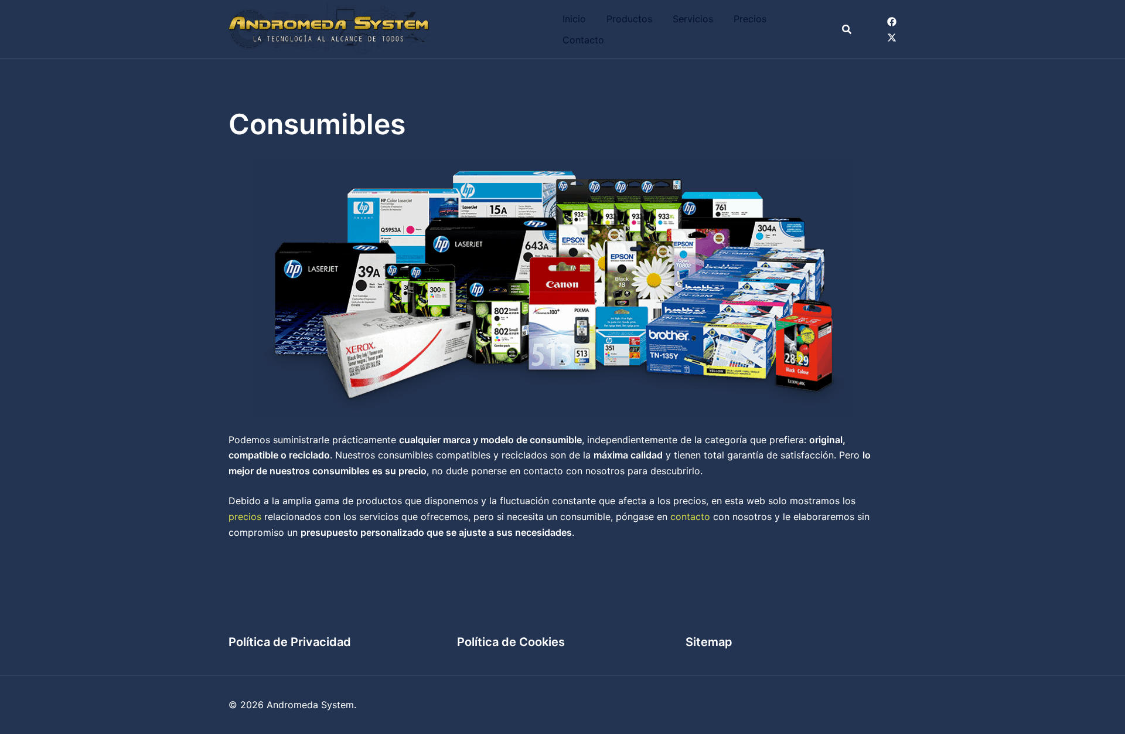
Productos (629, 19)
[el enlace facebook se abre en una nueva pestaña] (891, 21)
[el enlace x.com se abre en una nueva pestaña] (891, 37)
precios (245, 516)
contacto (690, 516)
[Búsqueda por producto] (846, 29)
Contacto (583, 40)
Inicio (574, 19)
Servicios (693, 19)
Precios (750, 19)
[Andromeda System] (331, 28)
